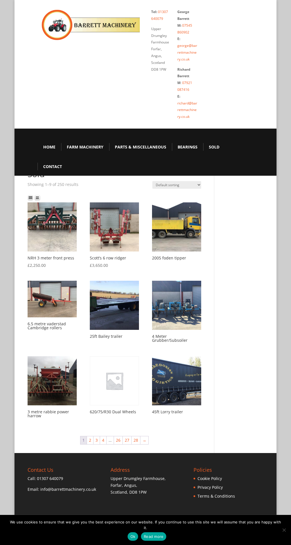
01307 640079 (50, 478)
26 (118, 440)
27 (127, 440)
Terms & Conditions (216, 496)
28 (136, 440)
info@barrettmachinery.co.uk (68, 489)
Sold (214, 147)
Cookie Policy (210, 478)
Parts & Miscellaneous (140, 147)
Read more (153, 536)
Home (49, 147)
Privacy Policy (210, 487)
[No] (284, 530)
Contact (52, 166)
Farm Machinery (85, 147)
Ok (133, 536)
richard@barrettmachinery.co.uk (187, 110)
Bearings (188, 147)
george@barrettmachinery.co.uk (187, 52)
